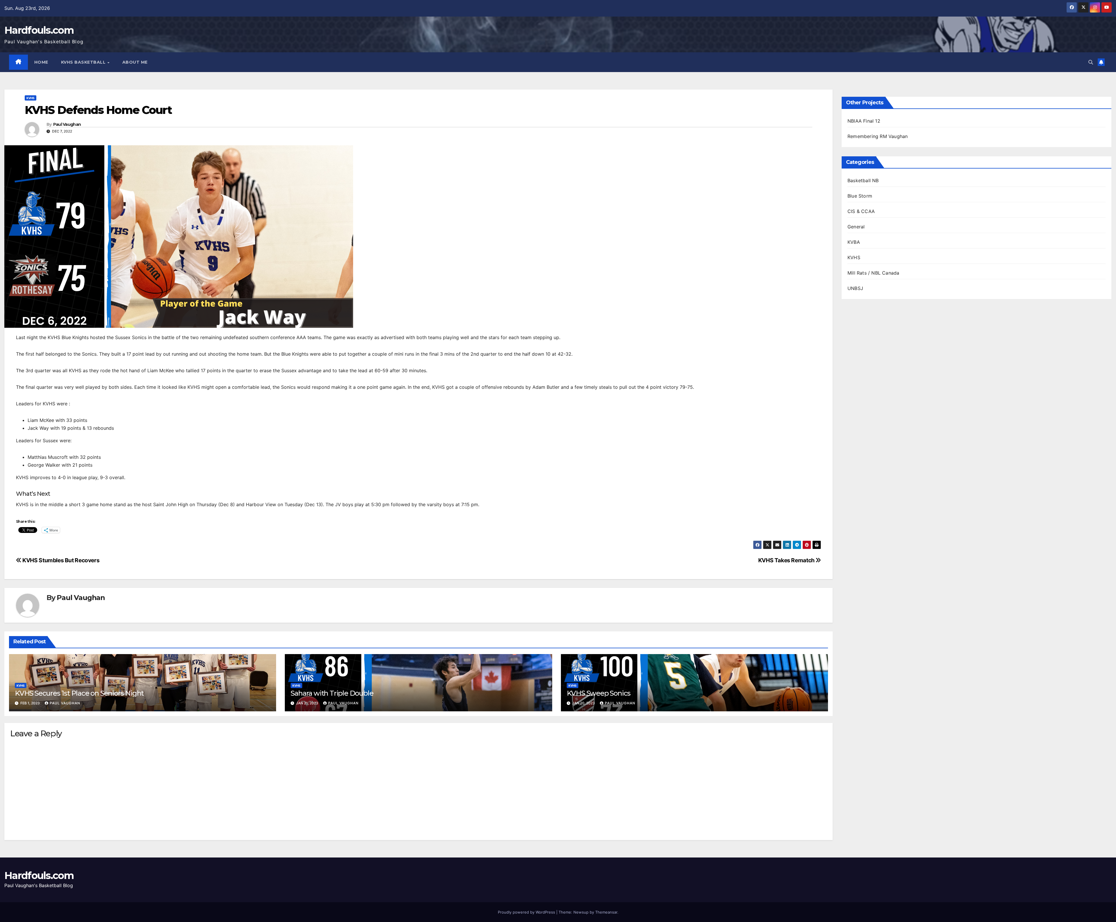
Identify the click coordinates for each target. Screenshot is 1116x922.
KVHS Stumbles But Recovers (60, 560)
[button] (1090, 62)
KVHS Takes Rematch (787, 560)
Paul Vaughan (67, 124)
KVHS (30, 98)
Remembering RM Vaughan (877, 136)
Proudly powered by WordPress (527, 912)
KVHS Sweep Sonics (599, 693)
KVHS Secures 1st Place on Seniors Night (79, 693)
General (856, 227)
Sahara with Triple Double (332, 693)
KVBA (853, 242)
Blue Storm (859, 196)
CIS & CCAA (861, 211)
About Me (135, 62)
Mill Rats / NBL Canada (873, 273)
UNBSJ (855, 288)
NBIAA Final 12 (863, 121)
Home (41, 62)
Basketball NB (863, 180)
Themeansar (606, 912)
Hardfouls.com (39, 30)
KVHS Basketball (84, 62)
